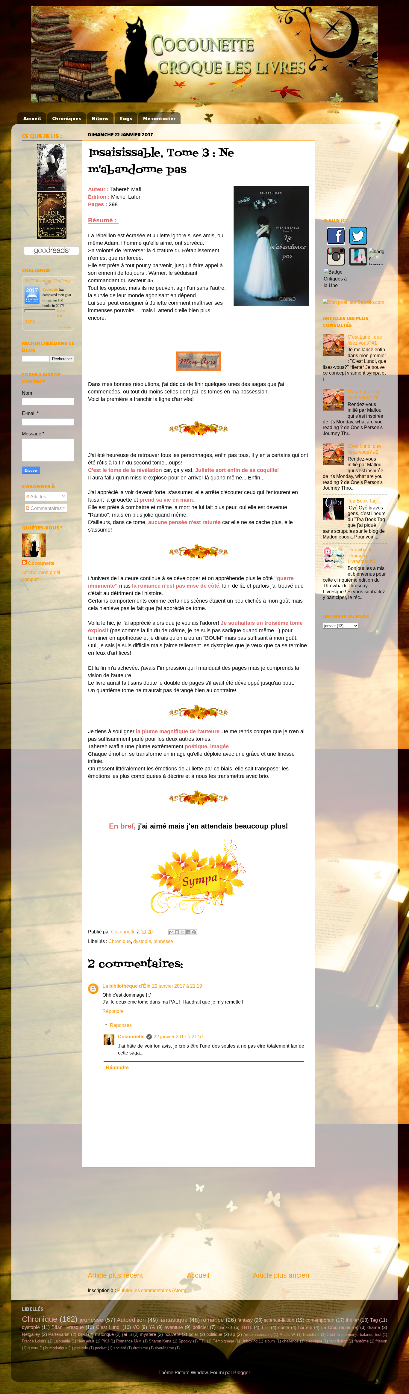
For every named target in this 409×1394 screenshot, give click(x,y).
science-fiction (279, 1320)
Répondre (113, 1011)
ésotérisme (164, 1348)
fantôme (362, 1341)
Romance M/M (129, 1341)
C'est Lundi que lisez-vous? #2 (364, 449)
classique (314, 1341)
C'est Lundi (108, 1327)
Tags (125, 118)
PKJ (105, 1341)
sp (232, 1334)
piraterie (81, 1348)
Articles (37, 496)
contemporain (319, 1320)
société (119, 1348)
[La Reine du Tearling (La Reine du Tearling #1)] (51, 237)
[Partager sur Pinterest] (194, 932)
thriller (352, 1320)
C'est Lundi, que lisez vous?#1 (365, 339)
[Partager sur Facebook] (188, 932)
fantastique (173, 1319)
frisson (381, 1341)
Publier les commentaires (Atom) (151, 1290)
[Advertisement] (198, 1219)
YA (152, 1327)
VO (136, 1327)
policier (200, 1327)
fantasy (245, 1320)
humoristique (56, 1348)
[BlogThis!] (177, 932)
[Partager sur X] (183, 932)
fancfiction (338, 1341)
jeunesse (163, 941)
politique (214, 1334)
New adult (85, 1341)
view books (65, 327)
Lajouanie (62, 1341)
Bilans (100, 118)
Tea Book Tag (362, 500)
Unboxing (249, 1341)
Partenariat (58, 1334)
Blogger (241, 1372)
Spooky (185, 1341)
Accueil (32, 118)
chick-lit (224, 1327)
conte (283, 1327)
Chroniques (66, 118)
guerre (33, 1348)
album (269, 1341)
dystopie (142, 941)
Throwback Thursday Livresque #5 (361, 555)
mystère (148, 1334)
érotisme (140, 1348)
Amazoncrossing (257, 1334)
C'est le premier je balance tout (354, 1334)
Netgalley (31, 1334)
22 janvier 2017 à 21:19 (177, 986)
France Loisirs (34, 1341)
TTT (265, 1327)
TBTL (246, 1327)
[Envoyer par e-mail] (171, 932)
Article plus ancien (281, 1275)
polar (193, 1334)
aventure (173, 1327)
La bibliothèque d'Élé (126, 986)
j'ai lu (127, 1334)
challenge (290, 1341)
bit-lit (82, 1334)
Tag (374, 1320)
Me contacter (159, 118)
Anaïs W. (288, 1334)
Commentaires (45, 508)
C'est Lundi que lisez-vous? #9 (364, 394)
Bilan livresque (67, 1327)
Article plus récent (115, 1275)
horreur (305, 1327)
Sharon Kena (160, 1341)
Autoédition (131, 1319)
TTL (202, 1341)
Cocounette (131, 1036)
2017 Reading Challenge (48, 280)
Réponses (121, 1025)
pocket (101, 1348)
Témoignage (223, 1341)
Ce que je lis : (42, 136)
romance (212, 1319)
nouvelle (172, 1334)
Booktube (311, 1334)
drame (373, 1327)
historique (104, 1334)
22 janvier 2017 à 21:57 (179, 1036)
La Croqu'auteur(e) (339, 1327)
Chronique (119, 941)
